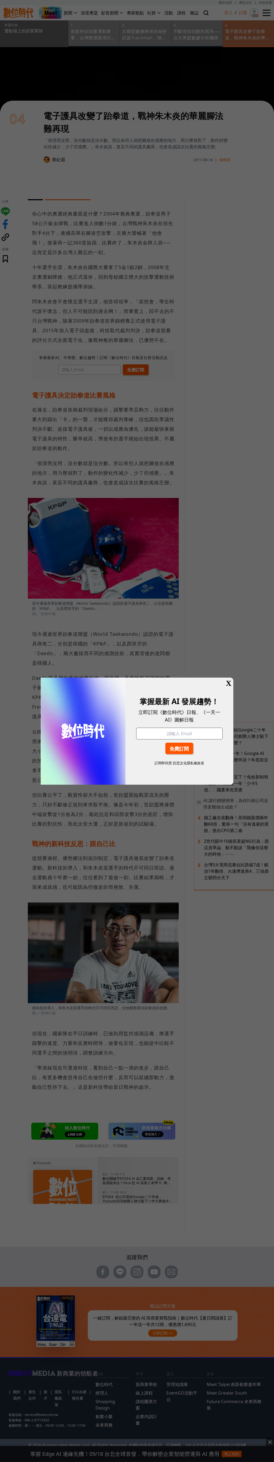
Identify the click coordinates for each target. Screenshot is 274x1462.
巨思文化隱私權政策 (188, 763)
